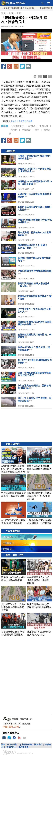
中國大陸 (43, 126)
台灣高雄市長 (17, 126)
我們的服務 (27, 744)
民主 (37, 130)
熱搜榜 (14, 130)
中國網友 (26, 130)
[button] (26, 45)
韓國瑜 (31, 126)
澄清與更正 (11, 747)
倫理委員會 (23, 747)
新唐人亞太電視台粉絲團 (21, 121)
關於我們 (38, 744)
